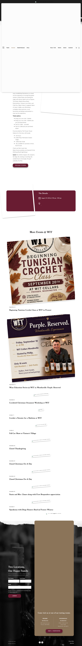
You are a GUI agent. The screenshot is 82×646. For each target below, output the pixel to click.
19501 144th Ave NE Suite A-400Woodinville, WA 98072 (63, 624)
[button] (4, 47)
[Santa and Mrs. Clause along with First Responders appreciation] (41, 491)
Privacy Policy (28, 590)
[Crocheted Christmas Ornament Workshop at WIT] (41, 399)
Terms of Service (12, 592)
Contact (70, 47)
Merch (59, 47)
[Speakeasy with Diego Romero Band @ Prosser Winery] (41, 506)
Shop (28, 47)
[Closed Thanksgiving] (41, 445)
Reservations (21, 47)
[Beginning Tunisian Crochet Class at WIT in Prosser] (41, 275)
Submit (15, 595)
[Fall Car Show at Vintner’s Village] (41, 429)
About (64, 47)
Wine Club (53, 47)
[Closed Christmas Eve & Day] (41, 460)
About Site (72, 643)
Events (13, 47)
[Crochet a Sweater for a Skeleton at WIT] (41, 414)
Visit (7, 47)
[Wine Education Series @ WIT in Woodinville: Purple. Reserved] (41, 353)
